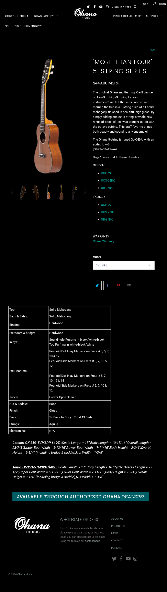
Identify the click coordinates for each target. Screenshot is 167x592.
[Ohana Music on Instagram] (107, 7)
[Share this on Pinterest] (118, 285)
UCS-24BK (108, 180)
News (38, 16)
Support (152, 16)
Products (11, 26)
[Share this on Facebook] (107, 285)
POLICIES (116, 547)
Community (33, 26)
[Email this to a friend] (129, 285)
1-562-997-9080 (121, 6)
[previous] (12, 120)
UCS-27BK (108, 212)
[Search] (135, 7)
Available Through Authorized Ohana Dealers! (80, 497)
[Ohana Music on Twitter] (88, 7)
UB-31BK (107, 219)
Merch (140, 16)
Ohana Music (25, 574)
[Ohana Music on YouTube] (100, 7)
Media (24, 16)
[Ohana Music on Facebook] (94, 7)
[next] (84, 120)
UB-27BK (107, 188)
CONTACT (117, 540)
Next (153, 50)
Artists (49, 16)
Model (97, 257)
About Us (11, 16)
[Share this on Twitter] (97, 285)
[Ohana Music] (85, 13)
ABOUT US (117, 518)
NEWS (115, 533)
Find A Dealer (123, 16)
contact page (92, 540)
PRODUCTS (118, 526)
